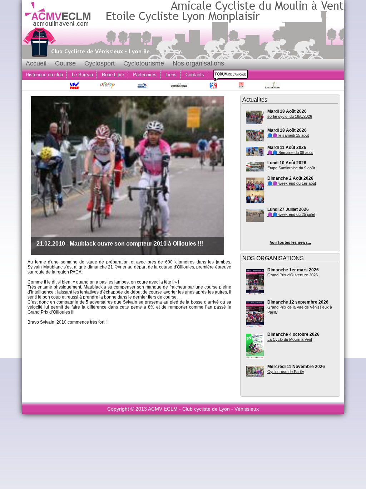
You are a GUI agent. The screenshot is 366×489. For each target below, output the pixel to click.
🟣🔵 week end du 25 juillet (291, 214)
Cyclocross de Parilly (285, 371)
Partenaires (145, 74)
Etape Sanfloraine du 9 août (291, 168)
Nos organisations (198, 63)
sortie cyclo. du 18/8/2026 (289, 116)
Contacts (195, 74)
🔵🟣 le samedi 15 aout (288, 135)
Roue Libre (113, 74)
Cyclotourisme (143, 63)
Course (65, 63)
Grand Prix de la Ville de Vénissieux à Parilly (299, 309)
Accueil (36, 63)
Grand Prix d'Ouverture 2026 (292, 275)
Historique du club (44, 74)
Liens (171, 74)
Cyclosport (99, 63)
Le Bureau (82, 74)
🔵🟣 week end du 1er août (291, 183)
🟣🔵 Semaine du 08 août (290, 152)
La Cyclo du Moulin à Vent (289, 339)
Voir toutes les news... (290, 242)
